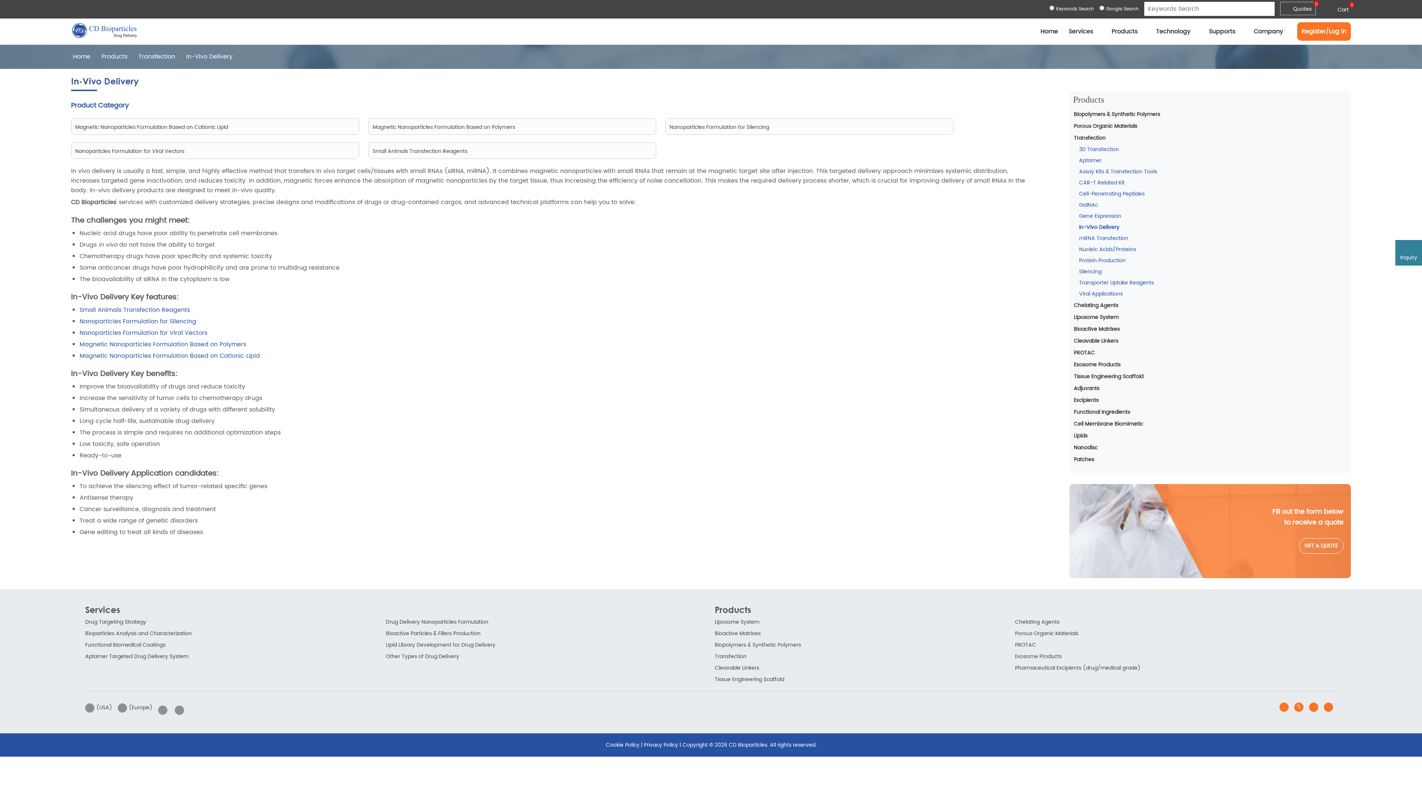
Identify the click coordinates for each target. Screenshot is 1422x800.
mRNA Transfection (1103, 238)
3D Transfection (1099, 149)
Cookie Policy (623, 745)
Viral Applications (1101, 294)
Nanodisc (1086, 447)
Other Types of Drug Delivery (422, 656)
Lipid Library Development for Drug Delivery (440, 645)
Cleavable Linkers (1096, 341)
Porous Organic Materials (1105, 126)
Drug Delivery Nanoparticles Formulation (437, 622)
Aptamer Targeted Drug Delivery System (136, 656)
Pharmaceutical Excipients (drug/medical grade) (1078, 668)
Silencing (1090, 271)
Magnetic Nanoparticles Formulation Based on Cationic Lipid (170, 356)
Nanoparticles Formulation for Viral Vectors (143, 333)
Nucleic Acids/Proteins (1107, 249)
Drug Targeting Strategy (115, 622)
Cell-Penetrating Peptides (1112, 194)
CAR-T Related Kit (1102, 183)
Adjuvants (1086, 388)
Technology (1173, 31)
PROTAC (1084, 353)
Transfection (156, 56)
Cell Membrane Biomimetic (1108, 424)
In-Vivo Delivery (1099, 227)
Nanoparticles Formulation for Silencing (138, 321)
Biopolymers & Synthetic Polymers (1117, 114)
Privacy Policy (661, 745)
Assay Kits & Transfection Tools (1118, 171)
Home (1049, 31)
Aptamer (1090, 160)
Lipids (1081, 435)
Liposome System (1096, 317)
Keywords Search (1075, 9)
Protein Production (1102, 260)
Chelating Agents (1096, 305)
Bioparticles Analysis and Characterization (138, 633)
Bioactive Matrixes (1097, 329)
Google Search (1122, 9)
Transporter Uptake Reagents (1116, 283)
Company (1268, 31)
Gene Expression (1100, 216)
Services (1081, 31)
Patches (1084, 459)
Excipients (1086, 400)
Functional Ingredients (1102, 412)
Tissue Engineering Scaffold (1109, 376)
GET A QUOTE (1321, 545)
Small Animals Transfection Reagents (135, 310)
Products (1125, 31)
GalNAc (1088, 205)
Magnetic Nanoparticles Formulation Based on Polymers (163, 344)
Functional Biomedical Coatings (125, 645)
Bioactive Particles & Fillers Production (433, 633)
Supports (1222, 31)
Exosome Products (1097, 364)
